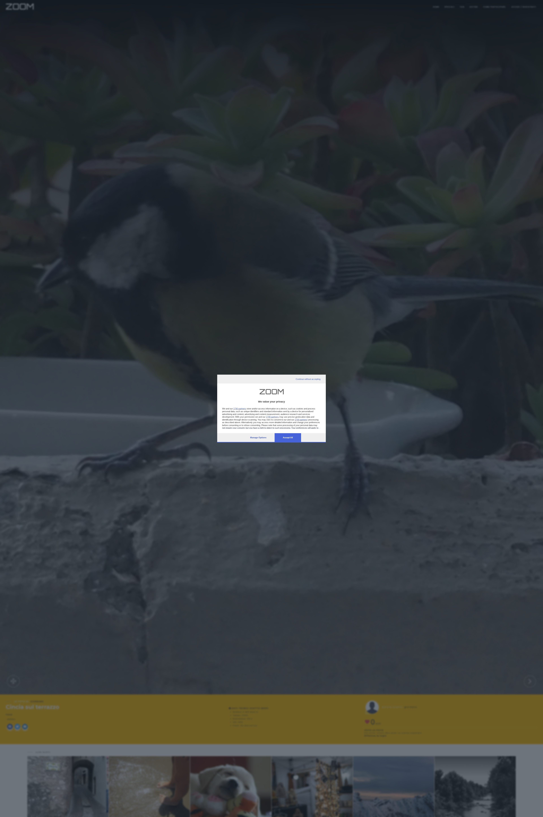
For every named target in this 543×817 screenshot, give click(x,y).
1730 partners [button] (239, 408)
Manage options (258, 437)
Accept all (288, 437)
